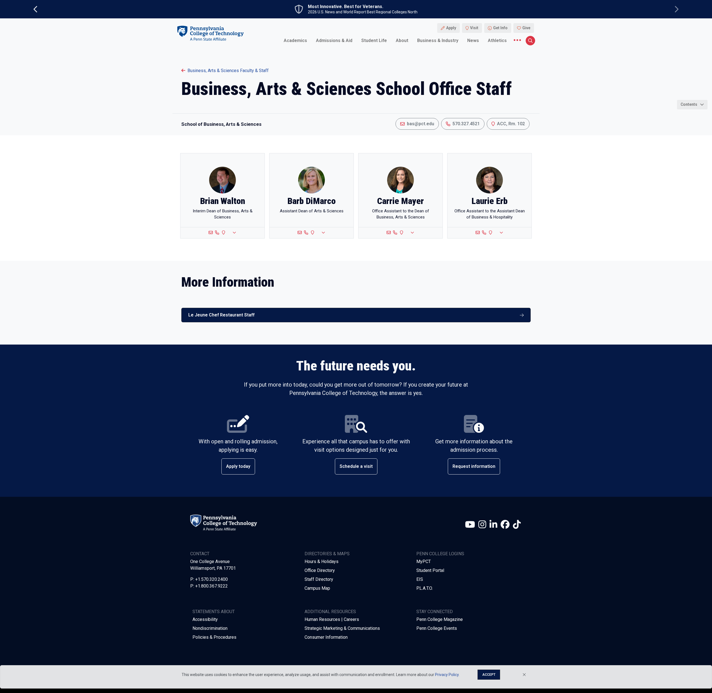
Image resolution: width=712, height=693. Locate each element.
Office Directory (320, 570)
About (402, 40)
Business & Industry (437, 40)
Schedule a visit (356, 466)
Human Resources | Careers (332, 619)
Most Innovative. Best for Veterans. (345, 6)
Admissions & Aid (334, 40)
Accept (488, 675)
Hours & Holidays (321, 561)
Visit (474, 28)
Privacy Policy (447, 674)
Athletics (497, 40)
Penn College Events (436, 628)
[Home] (210, 33)
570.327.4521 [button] (466, 123)
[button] (222, 232)
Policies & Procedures (214, 637)
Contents (689, 104)
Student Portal (430, 570)
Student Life (374, 40)
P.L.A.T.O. (424, 588)
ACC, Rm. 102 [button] (511, 123)
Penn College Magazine (439, 619)
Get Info (500, 28)
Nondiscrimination (210, 628)
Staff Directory (319, 579)
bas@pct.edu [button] (420, 123)
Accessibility (205, 619)
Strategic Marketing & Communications (342, 628)
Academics (295, 40)
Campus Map (317, 588)
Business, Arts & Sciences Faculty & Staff (228, 70)
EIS (419, 579)
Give (526, 28)
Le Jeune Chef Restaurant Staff (221, 315)
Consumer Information (326, 637)
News (473, 40)
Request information (474, 466)
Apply (451, 28)
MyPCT (423, 561)
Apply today (238, 466)
